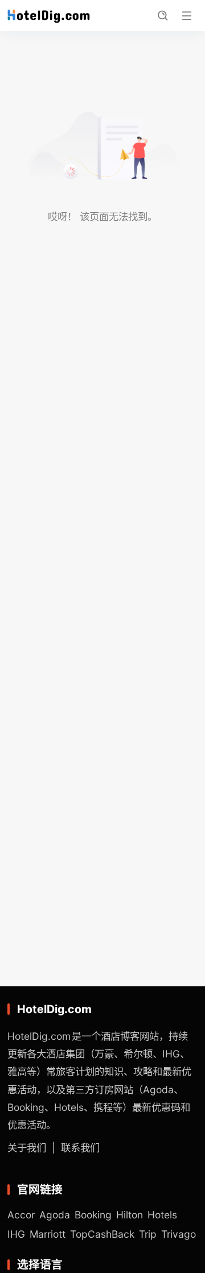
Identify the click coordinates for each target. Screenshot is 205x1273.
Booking (93, 1215)
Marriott (47, 1234)
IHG (16, 1234)
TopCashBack (102, 1234)
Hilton (129, 1215)
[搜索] (162, 16)
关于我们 (26, 1148)
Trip (148, 1234)
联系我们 (80, 1148)
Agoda (54, 1215)
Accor (21, 1215)
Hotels (162, 1215)
